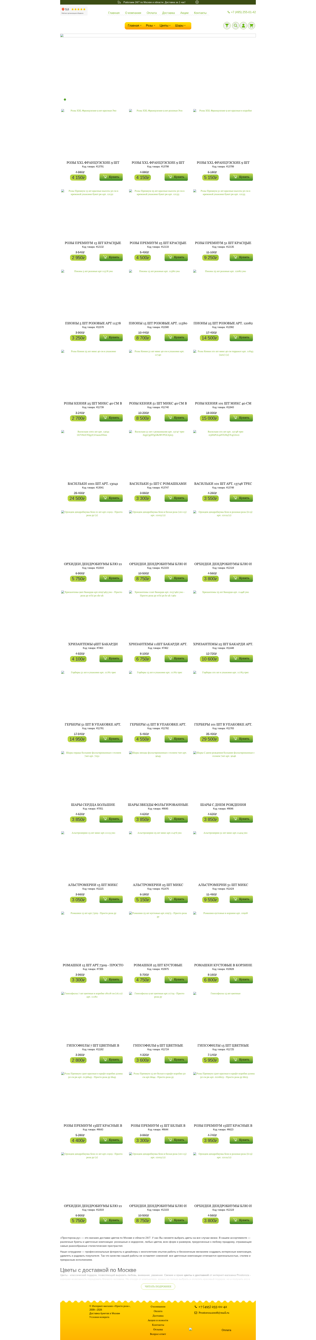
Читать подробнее (158, 1286)
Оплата (152, 12)
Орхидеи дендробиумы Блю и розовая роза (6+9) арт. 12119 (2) (223, 565)
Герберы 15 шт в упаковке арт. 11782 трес (158, 726)
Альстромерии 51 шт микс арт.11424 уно (223, 886)
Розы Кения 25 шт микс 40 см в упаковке (93, 404)
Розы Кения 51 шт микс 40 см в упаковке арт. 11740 (158, 404)
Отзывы (158, 1329)
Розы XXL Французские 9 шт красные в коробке (223, 164)
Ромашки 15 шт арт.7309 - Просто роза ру (93, 966)
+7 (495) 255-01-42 (243, 12)
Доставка (168, 12)
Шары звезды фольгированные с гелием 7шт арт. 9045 (158, 806)
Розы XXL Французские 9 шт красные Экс (93, 164)
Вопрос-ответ (158, 1333)
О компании (133, 12)
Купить (113, 177)
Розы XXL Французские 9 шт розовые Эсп (158, 164)
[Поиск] (235, 25)
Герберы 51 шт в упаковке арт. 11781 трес (93, 726)
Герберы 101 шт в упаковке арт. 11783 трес (223, 726)
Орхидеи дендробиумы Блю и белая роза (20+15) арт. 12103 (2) (158, 565)
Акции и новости (158, 1320)
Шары (179, 25)
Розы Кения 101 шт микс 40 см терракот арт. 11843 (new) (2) (223, 404)
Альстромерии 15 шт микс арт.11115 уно (93, 886)
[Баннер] (158, 68)
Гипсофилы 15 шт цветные (223, 1045)
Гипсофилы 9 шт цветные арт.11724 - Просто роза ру (158, 1047)
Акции (184, 12)
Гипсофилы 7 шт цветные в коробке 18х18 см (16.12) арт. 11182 (93, 1047)
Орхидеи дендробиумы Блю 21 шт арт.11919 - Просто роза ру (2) (93, 565)
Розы (149, 25)
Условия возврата (99, 1317)
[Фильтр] (227, 25)
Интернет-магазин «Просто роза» (111, 1306)
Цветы (164, 25)
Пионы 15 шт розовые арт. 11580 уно (158, 324)
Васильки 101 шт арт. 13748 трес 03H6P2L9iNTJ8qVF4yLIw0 (223, 485)
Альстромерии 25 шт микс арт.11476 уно (158, 886)
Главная (114, 12)
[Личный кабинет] (243, 25)
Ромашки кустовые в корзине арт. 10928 (223, 966)
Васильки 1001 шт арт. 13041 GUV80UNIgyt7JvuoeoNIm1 (93, 485)
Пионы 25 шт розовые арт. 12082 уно (223, 324)
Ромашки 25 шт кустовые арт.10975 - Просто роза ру (158, 966)
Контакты (200, 12)
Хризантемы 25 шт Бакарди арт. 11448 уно (223, 645)
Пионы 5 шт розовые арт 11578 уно (93, 324)
